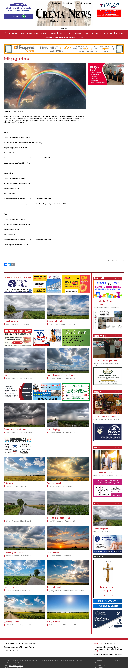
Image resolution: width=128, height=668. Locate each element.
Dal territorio (44, 33)
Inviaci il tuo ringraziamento (108, 606)
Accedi (121, 33)
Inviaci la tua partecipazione (108, 601)
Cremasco (78, 33)
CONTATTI (98, 660)
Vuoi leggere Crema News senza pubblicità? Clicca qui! (64, 37)
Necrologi (110, 33)
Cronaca (15, 33)
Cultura (53, 33)
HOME (8, 33)
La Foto (29, 33)
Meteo (36, 33)
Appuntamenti (68, 33)
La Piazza (95, 33)
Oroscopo (87, 33)
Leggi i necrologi (107, 595)
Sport (60, 33)
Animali (102, 33)
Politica (22, 33)
